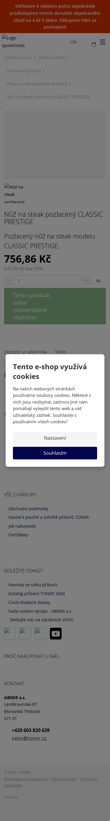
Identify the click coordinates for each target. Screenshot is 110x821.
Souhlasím (55, 453)
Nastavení (55, 438)
